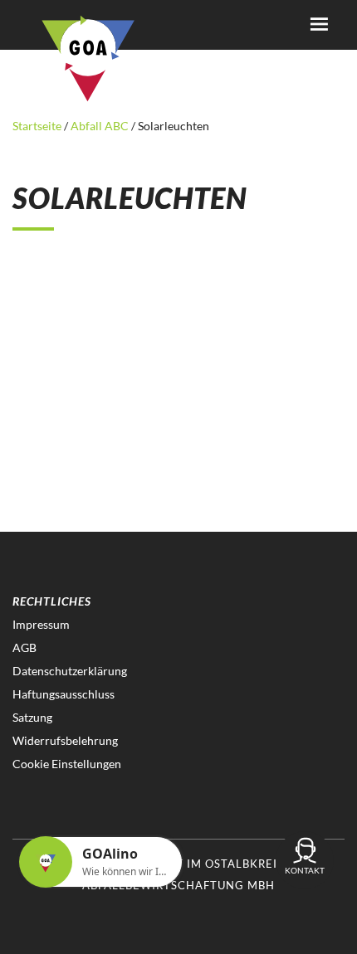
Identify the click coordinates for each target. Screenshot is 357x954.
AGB (24, 647)
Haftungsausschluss (63, 694)
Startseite (38, 126)
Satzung (32, 717)
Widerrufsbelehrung (65, 740)
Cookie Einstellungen (66, 764)
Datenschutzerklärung (69, 671)
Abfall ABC (100, 126)
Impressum (41, 624)
